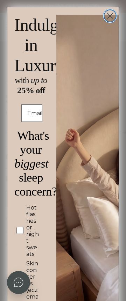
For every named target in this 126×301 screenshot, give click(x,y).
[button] (18, 282)
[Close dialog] (110, 16)
